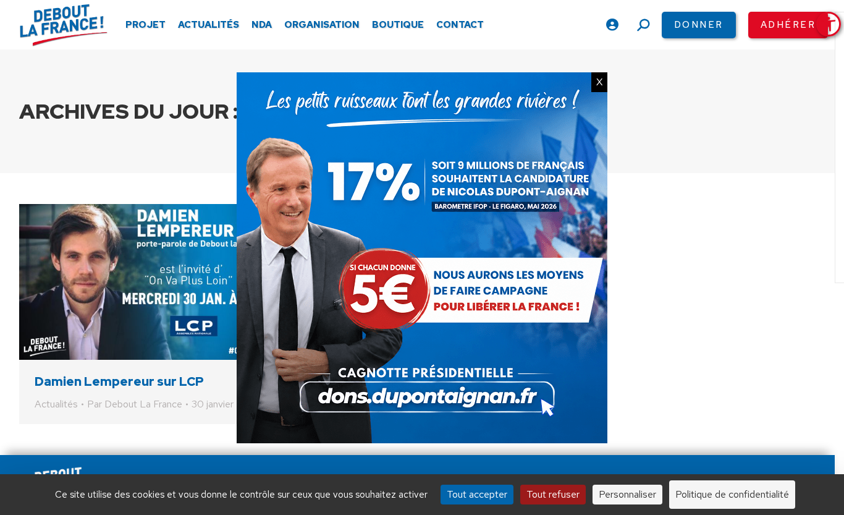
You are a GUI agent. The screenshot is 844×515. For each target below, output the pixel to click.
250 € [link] (695, 450)
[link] (828, 24)
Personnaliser (627, 494)
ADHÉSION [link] (404, 450)
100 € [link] (622, 450)
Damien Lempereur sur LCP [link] (119, 381)
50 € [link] (553, 450)
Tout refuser (553, 494)
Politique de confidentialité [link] (732, 494)
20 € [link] (487, 450)
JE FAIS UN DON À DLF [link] (641, 413)
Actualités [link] (56, 404)
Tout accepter (477, 494)
